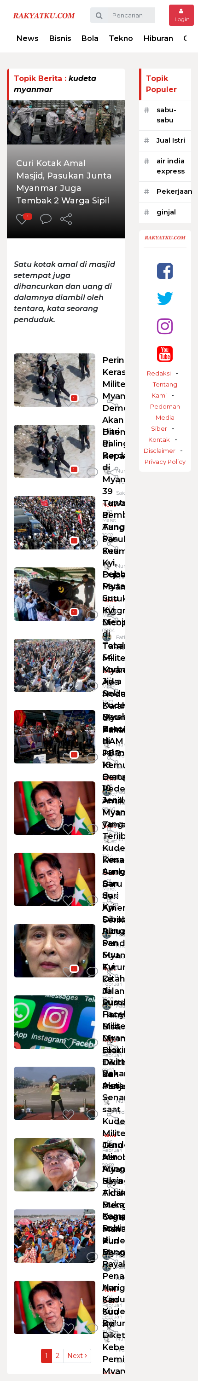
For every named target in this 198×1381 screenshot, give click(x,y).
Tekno (121, 38)
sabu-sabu (166, 115)
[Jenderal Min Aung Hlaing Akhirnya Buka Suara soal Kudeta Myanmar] (54, 1164)
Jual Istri (171, 140)
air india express (171, 166)
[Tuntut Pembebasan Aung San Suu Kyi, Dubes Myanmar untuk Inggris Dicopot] (54, 522)
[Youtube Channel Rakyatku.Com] (164, 354)
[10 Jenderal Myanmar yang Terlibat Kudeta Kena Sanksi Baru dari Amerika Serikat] (54, 807)
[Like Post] (70, 687)
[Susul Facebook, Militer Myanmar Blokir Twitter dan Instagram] (54, 1021)
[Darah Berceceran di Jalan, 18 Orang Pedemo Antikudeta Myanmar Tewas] (54, 736)
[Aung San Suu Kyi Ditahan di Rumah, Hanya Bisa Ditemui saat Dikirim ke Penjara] (54, 950)
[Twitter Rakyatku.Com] (165, 298)
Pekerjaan (174, 191)
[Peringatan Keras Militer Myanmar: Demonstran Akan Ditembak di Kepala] (54, 379)
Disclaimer (159, 450)
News (28, 38)
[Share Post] (66, 220)
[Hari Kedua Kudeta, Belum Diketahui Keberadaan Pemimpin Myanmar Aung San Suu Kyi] (54, 1306)
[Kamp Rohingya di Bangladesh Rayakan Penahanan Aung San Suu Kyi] (54, 1235)
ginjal (166, 212)
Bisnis (60, 38)
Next (76, 1356)
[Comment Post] (46, 220)
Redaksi (159, 373)
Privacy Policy (165, 461)
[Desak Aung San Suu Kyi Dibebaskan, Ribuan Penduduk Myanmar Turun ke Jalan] (54, 878)
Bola (90, 38)
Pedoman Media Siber (165, 417)
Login (181, 19)
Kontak (159, 439)
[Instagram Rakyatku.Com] (164, 326)
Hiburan (158, 38)
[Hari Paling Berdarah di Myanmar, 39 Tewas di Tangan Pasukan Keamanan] (54, 450)
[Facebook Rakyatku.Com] (164, 271)
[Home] (44, 15)
